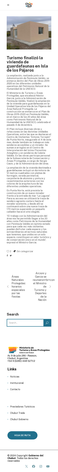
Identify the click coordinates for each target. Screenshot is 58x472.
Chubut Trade (17, 413)
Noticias (14, 376)
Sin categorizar (25, 251)
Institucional (17, 383)
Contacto (15, 389)
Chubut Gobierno (19, 419)
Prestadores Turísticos (22, 406)
